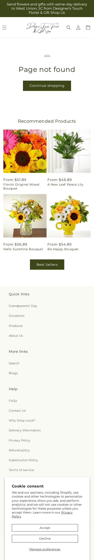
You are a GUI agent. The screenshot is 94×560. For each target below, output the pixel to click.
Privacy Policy (19, 440)
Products (16, 326)
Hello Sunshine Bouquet (23, 249)
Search (14, 363)
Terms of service (21, 470)
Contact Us (17, 411)
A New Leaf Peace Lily (65, 184)
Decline (45, 539)
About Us (16, 336)
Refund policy (19, 450)
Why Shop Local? (22, 420)
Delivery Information (25, 430)
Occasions (16, 316)
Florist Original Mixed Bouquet (21, 186)
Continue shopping (47, 85)
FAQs (13, 401)
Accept (45, 528)
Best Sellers (47, 264)
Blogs (13, 373)
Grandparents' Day (23, 306)
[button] (68, 27)
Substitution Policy (23, 460)
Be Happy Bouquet (63, 249)
